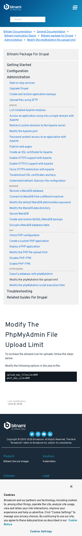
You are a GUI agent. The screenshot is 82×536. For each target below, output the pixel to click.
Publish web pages (21, 146)
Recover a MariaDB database (26, 191)
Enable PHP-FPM (20, 264)
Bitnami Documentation (17, 32)
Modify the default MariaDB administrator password (40, 202)
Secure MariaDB (19, 213)
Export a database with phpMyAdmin (31, 274)
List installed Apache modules (28, 110)
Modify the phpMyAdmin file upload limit (51, 40)
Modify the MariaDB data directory (30, 208)
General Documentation (51, 32)
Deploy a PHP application (25, 246)
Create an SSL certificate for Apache (31, 152)
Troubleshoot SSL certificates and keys (33, 175)
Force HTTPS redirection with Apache (32, 169)
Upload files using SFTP (24, 100)
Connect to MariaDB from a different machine (37, 196)
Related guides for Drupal (27, 298)
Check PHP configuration (24, 235)
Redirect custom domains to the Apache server (38, 125)
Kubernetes (49, 461)
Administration (13, 40)
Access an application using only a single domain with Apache (42, 118)
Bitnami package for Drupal (57, 36)
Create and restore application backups (33, 94)
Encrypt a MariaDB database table (29, 225)
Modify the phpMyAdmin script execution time (37, 285)
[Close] (71, 486)
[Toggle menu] (75, 7)
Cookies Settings (41, 531)
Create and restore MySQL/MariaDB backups (36, 219)
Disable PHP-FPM (20, 258)
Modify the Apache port (23, 131)
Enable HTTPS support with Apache (31, 158)
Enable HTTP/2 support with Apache (31, 164)
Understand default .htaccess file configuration (38, 181)
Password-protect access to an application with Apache (38, 139)
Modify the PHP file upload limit (28, 252)
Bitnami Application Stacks (20, 36)
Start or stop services (22, 83)
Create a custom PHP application (29, 241)
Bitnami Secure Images (16, 461)
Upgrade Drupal (19, 88)
